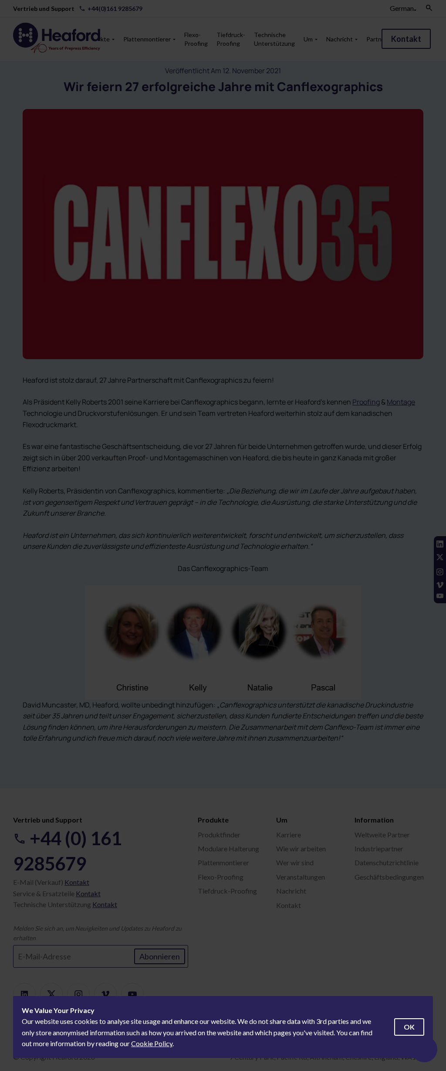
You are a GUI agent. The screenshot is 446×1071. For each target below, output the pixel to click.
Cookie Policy (151, 1043)
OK (409, 1027)
